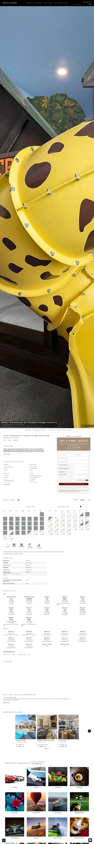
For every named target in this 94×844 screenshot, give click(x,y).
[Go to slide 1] (45, 748)
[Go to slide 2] (47, 748)
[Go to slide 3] (49, 748)
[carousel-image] (25, 727)
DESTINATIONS (29, 3)
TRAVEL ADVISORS (58, 3)
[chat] (90, 840)
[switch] (87, 480)
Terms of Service (84, 486)
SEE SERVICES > (37, 763)
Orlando (22, 424)
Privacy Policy (79, 486)
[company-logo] (10, 3)
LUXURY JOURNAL (47, 3)
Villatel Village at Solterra (10, 424)
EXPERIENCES (38, 3)
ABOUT (66, 3)
